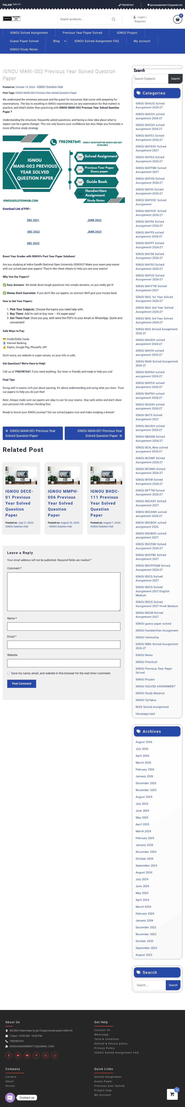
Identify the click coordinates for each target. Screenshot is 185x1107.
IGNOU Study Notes (24, 49)
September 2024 (146, 865)
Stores (10, 1085)
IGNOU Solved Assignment (29, 33)
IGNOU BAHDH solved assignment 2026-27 (150, 342)
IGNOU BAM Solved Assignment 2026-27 (157, 363)
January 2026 (144, 776)
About (9, 1081)
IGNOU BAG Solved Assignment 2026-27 (157, 331)
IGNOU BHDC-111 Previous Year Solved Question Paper (105, 503)
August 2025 (144, 797)
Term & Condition (106, 1039)
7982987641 (127, 5)
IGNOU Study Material (150, 693)
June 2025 (142, 810)
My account (142, 41)
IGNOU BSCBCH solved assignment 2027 (151, 535)
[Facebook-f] (8, 1055)
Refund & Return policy (111, 1043)
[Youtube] (27, 1055)
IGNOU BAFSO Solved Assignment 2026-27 (150, 266)
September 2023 (146, 948)
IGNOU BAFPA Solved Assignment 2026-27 (150, 223)
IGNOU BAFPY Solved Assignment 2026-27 (150, 245)
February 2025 (145, 838)
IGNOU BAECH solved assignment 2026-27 (150, 116)
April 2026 (142, 755)
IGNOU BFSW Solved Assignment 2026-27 (149, 481)
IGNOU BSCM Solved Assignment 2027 (149, 615)
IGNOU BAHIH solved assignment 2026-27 (150, 352)
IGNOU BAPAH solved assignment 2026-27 (150, 374)
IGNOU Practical (146, 662)
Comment (14, 568)
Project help (103, 1090)
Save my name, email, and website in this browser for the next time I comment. (61, 673)
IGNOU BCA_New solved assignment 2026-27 (152, 449)
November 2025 (146, 790)
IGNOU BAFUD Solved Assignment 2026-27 (150, 277)
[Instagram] (45, 1055)
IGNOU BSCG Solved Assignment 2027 (149, 578)
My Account (102, 1094)
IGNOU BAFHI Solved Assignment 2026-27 (150, 191)
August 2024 (144, 872)
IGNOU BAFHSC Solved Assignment (151, 202)
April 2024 (142, 900)
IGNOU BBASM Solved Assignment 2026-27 (150, 438)
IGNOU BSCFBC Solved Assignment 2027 (151, 557)
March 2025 (143, 831)
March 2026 (143, 762)
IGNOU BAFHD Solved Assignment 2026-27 (150, 180)
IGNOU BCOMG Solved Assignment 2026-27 (150, 471)
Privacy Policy (104, 1048)
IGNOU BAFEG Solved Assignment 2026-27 (150, 159)
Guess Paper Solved (24, 41)
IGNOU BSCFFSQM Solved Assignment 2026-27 (153, 567)
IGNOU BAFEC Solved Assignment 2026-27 (150, 137)
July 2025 (142, 803)
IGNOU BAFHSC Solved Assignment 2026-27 (151, 213)
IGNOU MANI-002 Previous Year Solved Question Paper (46, 92)
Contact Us (102, 1030)
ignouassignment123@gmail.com (165, 5)
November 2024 (146, 852)
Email (11, 636)
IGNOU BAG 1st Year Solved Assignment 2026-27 (154, 299)
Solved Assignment (108, 1076)
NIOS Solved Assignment (152, 707)
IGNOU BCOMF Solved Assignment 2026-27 (150, 460)
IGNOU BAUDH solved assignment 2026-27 (150, 428)
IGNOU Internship (147, 637)
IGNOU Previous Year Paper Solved (154, 670)
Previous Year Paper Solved (82, 33)
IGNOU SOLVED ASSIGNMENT (156, 686)
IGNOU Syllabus (146, 700)
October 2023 (145, 941)
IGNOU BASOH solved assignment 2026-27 (150, 406)
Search (112, 19)
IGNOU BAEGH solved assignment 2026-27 (150, 127)
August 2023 (144, 954)
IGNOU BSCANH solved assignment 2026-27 (151, 514)
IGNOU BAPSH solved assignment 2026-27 (150, 395)
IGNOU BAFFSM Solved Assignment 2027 (151, 170)
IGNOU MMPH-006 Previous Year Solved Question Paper (63, 503)
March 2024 (143, 906)
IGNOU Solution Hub (50, 87)
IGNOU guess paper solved (153, 623)
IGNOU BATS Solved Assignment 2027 (149, 417)
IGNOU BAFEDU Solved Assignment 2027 (151, 148)
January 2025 (144, 845)
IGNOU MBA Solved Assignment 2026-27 (157, 646)
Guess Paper (103, 1081)
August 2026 (144, 742)
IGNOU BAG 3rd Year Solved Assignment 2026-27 (154, 320)
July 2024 (142, 879)
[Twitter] (18, 1055)
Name (12, 618)
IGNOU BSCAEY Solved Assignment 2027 (151, 503)
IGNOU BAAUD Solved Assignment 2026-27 (150, 105)
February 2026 (145, 769)
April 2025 (142, 824)
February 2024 (145, 913)
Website (12, 655)
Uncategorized (145, 713)
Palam (7, 5)
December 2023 (146, 927)
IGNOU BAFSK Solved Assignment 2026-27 (150, 256)
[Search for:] (150, 985)
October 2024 (145, 858)
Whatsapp (101, 1034)
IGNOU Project (127, 33)
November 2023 (146, 934)
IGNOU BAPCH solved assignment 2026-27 (150, 385)
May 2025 (142, 817)
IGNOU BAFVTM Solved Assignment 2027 (151, 288)
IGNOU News (144, 655)
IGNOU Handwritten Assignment (157, 630)
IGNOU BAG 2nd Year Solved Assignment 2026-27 (154, 309)
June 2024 (142, 886)
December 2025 (146, 783)
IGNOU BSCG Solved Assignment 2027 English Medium (152, 591)
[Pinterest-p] (36, 1055)
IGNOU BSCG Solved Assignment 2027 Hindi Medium (157, 604)
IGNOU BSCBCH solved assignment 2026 (151, 524)
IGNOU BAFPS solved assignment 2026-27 (150, 234)
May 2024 (142, 893)
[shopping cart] (177, 19)
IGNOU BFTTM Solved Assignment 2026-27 (150, 492)
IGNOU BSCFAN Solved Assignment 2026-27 (151, 546)
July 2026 (142, 749)
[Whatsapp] (54, 1055)
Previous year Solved (109, 1085)
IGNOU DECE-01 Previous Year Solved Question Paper (19, 503)
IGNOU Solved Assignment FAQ (96, 41)
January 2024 (144, 920)
